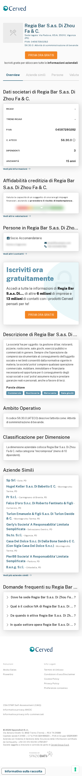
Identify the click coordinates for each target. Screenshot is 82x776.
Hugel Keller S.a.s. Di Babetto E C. (31, 486)
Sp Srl (11, 480)
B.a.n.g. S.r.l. (15, 567)
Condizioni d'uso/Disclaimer (59, 674)
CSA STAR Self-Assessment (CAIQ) (22, 705)
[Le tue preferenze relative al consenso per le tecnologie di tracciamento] (75, 769)
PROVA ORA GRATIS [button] (41, 55)
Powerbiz (8, 674)
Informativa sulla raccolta (23, 771)
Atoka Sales (9, 669)
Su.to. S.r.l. (14, 535)
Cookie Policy (51, 679)
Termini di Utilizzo (54, 669)
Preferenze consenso (56, 688)
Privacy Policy (51, 683)
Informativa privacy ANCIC (17, 709)
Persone (57, 75)
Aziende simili (35, 75)
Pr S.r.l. (12, 497)
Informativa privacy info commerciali (23, 714)
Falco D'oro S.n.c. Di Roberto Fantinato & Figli (40, 503)
